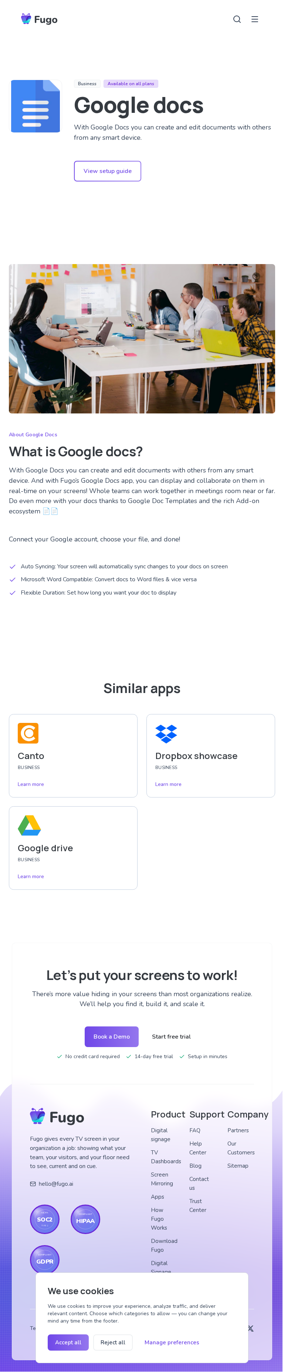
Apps (157, 1196)
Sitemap (237, 1166)
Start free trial (171, 1037)
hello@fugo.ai (56, 1184)
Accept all (68, 1342)
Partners (238, 1130)
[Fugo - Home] (39, 19)
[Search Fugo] (237, 19)
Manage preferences (172, 1342)
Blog (195, 1166)
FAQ (194, 1130)
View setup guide (108, 171)
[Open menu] (255, 19)
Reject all (113, 1342)
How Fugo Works (159, 1218)
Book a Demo (112, 1037)
